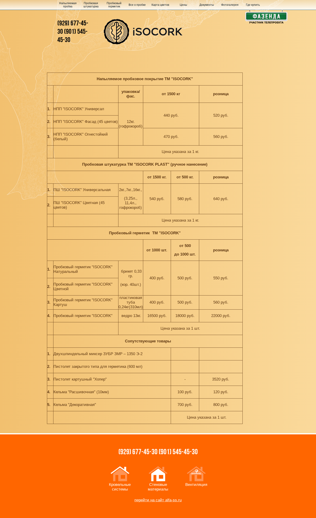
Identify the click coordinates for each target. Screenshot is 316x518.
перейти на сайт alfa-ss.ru (158, 500)
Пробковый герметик (114, 5)
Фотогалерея (230, 4)
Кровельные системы (120, 486)
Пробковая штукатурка (91, 5)
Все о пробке (137, 4)
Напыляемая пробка (68, 5)
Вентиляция (196, 484)
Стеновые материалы (158, 486)
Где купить (253, 4)
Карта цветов (160, 4)
